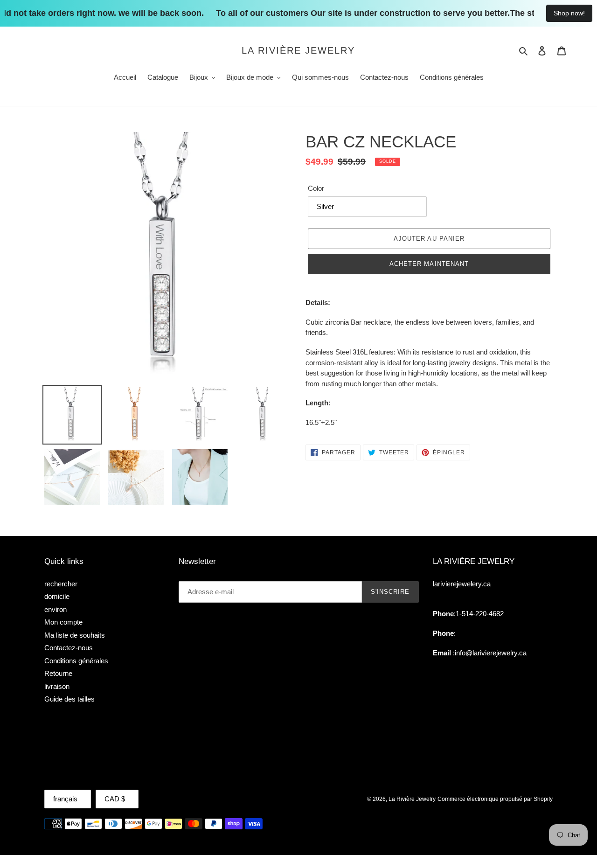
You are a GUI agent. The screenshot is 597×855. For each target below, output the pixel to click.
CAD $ (114, 799)
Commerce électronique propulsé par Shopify (495, 799)
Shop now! (569, 13)
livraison (56, 686)
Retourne (58, 673)
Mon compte (63, 622)
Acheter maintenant (429, 263)
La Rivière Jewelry (298, 50)
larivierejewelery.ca (462, 584)
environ (55, 609)
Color (316, 188)
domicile (56, 596)
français (65, 799)
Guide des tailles (69, 699)
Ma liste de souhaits (74, 635)
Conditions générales (76, 661)
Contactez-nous (68, 648)
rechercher (60, 584)
